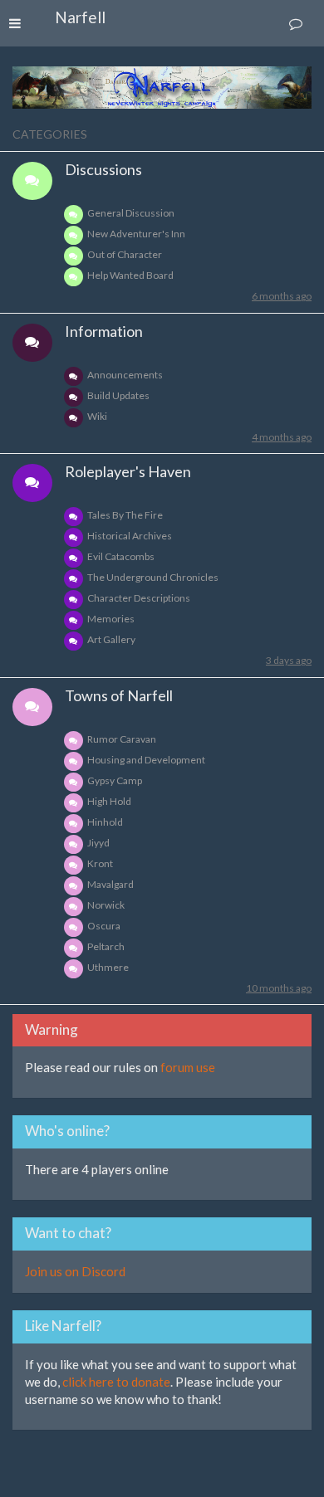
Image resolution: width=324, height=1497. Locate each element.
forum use (187, 1067)
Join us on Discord (75, 1271)
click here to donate (116, 1381)
